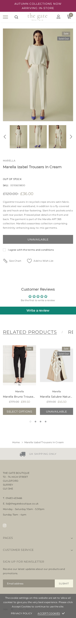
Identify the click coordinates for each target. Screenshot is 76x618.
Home (16, 442)
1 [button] (30, 421)
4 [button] (45, 421)
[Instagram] (4, 525)
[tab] (32, 332)
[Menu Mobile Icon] (5, 17)
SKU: (6, 185)
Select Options (19, 411)
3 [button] (40, 421)
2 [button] (35, 421)
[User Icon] (58, 17)
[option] (38, 74)
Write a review (38, 310)
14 (19, 384)
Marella (9, 160)
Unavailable (56, 411)
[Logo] (37, 17)
